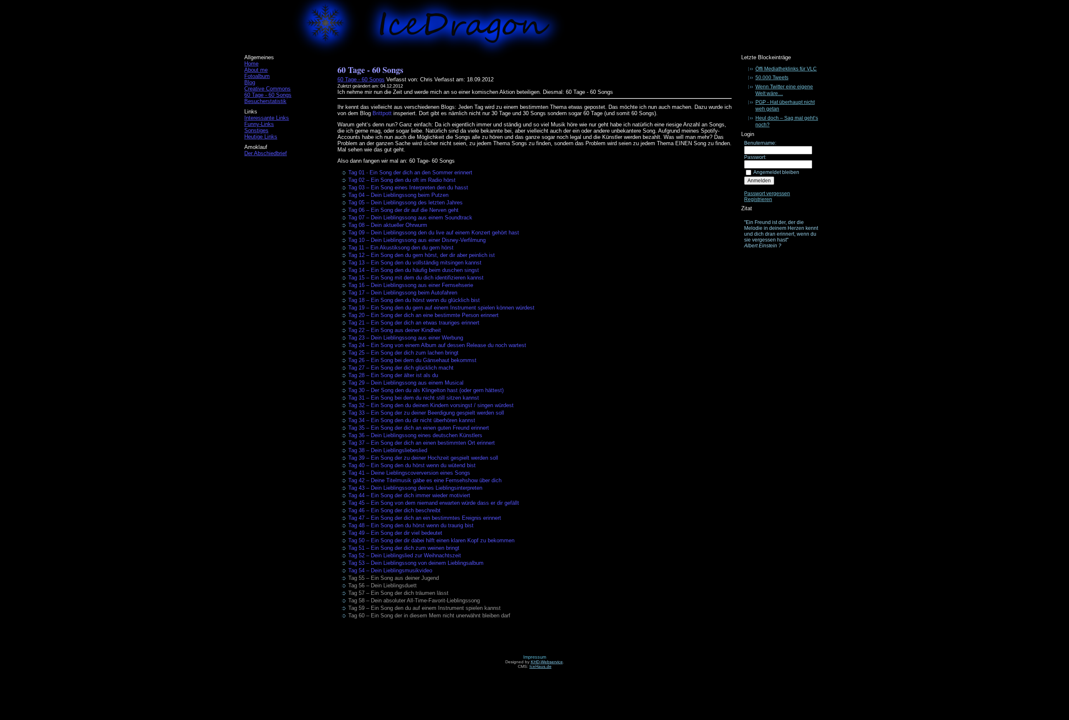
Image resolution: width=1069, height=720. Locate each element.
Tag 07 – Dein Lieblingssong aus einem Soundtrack (410, 217)
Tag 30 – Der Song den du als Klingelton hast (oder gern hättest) (426, 390)
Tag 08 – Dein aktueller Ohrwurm (387, 225)
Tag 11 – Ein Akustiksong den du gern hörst (400, 247)
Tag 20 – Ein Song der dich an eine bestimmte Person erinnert (423, 315)
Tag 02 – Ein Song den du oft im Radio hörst (402, 180)
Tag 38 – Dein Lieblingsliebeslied (387, 450)
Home (251, 63)
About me (256, 70)
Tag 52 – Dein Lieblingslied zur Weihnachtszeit (404, 555)
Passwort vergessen (767, 193)
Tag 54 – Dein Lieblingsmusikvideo (390, 570)
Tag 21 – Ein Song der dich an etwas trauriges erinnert (413, 323)
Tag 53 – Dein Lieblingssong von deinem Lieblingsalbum (416, 563)
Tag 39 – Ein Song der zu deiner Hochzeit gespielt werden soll (423, 458)
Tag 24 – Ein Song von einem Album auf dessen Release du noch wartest (437, 345)
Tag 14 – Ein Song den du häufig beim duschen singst (413, 270)
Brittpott (382, 113)
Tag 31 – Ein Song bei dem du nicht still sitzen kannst (413, 398)
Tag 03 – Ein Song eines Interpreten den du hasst (408, 187)
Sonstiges (256, 130)
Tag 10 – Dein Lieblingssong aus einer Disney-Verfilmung (417, 240)
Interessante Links (266, 118)
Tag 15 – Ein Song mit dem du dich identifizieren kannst (416, 277)
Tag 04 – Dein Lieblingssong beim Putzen (398, 195)
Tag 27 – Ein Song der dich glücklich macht (400, 368)
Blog (249, 82)
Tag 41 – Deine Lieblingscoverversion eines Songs (409, 473)
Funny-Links (259, 124)
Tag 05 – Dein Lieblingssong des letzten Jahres (405, 202)
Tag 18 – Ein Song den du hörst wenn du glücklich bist (414, 300)
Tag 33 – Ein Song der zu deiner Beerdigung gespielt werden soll (426, 413)
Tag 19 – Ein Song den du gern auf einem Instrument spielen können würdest (441, 308)
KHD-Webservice (547, 662)
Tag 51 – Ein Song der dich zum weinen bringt (403, 548)
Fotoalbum (257, 76)
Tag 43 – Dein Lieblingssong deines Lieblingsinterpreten (415, 488)
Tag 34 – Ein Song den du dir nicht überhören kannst (411, 420)
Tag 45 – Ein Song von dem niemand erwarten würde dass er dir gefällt (433, 503)
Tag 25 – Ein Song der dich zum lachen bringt (403, 353)
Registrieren (758, 199)
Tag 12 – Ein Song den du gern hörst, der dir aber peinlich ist (421, 255)
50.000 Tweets (771, 78)
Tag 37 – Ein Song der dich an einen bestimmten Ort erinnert (421, 443)
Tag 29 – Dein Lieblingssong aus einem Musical (406, 383)
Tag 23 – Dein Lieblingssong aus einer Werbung (405, 338)
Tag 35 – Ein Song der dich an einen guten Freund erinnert (418, 428)
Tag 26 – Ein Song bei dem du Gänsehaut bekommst (412, 360)
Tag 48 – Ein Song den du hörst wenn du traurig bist (411, 525)
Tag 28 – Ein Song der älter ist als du (393, 375)
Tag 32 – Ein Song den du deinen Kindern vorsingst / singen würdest (431, 405)
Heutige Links (260, 136)
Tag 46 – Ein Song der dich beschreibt (394, 510)
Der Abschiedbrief (265, 153)
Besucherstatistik (265, 101)
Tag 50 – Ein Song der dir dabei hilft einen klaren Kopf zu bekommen (431, 540)
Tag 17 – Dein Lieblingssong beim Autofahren (402, 293)
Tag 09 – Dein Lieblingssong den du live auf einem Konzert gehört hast (433, 232)
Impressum (534, 657)
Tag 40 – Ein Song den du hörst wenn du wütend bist (412, 465)
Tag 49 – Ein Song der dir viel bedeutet (395, 533)
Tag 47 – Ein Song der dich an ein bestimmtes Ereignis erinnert (424, 518)
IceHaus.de (540, 666)
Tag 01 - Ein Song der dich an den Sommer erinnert (410, 172)
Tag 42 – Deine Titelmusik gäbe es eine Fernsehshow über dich (425, 480)
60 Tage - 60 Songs (267, 95)
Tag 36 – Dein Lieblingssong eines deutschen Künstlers (415, 435)
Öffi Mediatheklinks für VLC (786, 69)
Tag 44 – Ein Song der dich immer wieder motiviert (409, 495)
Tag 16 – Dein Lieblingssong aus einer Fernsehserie (410, 285)
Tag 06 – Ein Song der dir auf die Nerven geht (403, 210)
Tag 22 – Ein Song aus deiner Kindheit (394, 330)
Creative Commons (267, 89)
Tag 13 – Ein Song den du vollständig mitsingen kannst (414, 262)
